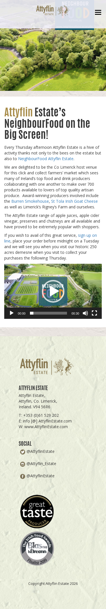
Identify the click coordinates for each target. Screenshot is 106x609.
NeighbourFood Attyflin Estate (45, 158)
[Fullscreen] (94, 313)
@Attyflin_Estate (41, 463)
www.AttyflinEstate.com (46, 426)
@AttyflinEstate (41, 451)
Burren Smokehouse (30, 201)
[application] (53, 291)
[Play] (11, 313)
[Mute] (85, 313)
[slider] (48, 313)
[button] (53, 291)
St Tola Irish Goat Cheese (74, 201)
